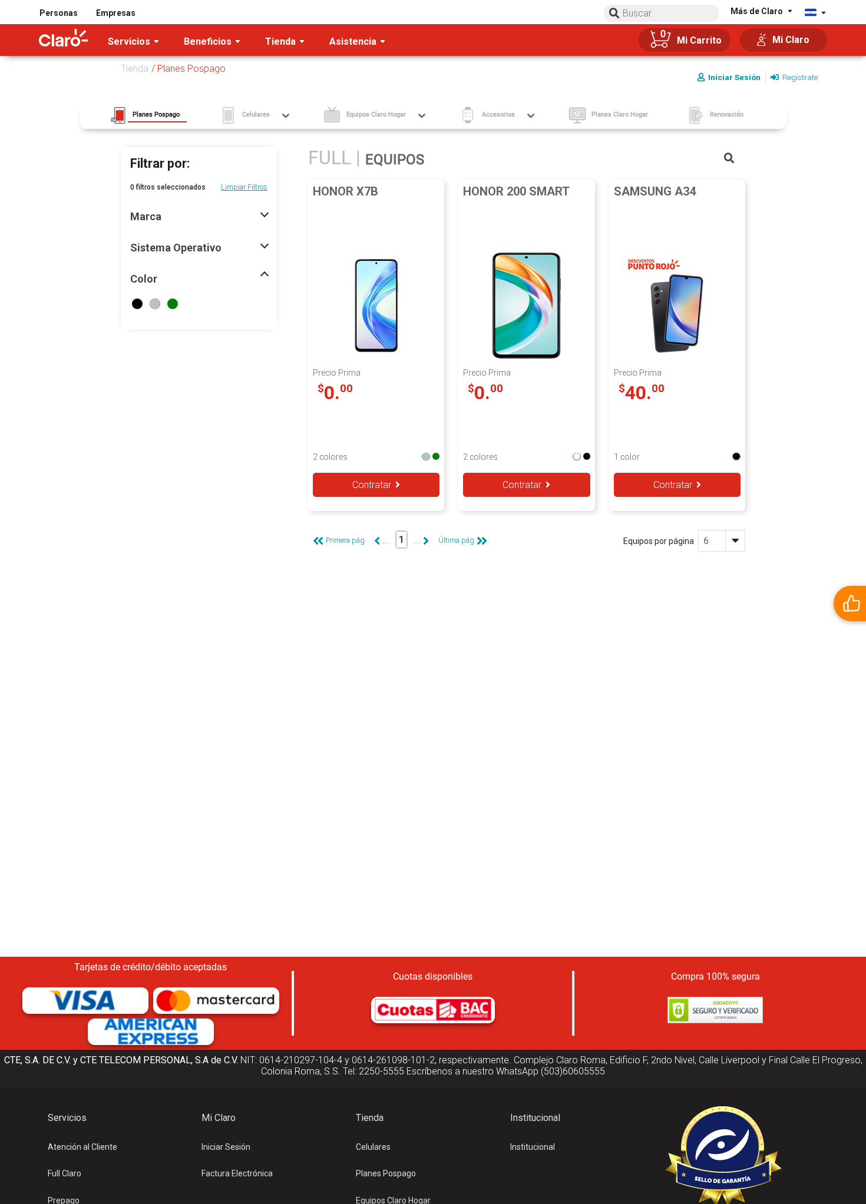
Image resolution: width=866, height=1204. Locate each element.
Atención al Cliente (82, 1147)
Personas (58, 13)
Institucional (532, 1147)
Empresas (115, 13)
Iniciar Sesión (225, 1147)
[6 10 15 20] (721, 541)
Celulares (373, 1147)
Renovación (726, 114)
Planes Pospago (386, 1173)
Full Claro (64, 1173)
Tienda (134, 68)
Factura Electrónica (237, 1173)
